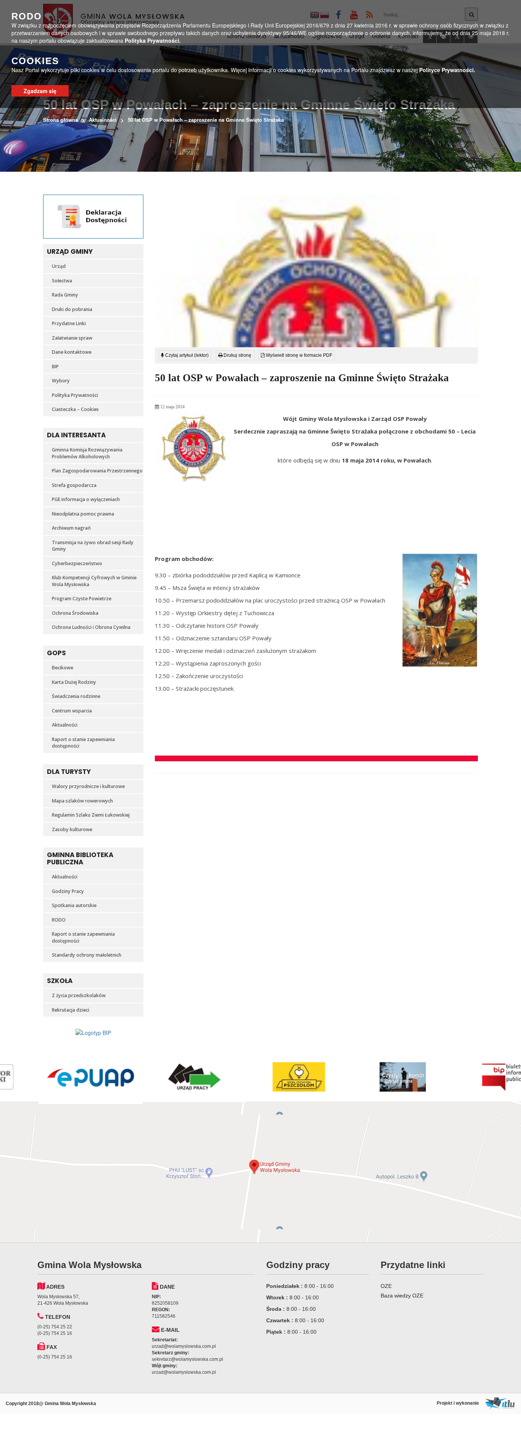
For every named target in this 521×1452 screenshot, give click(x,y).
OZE (386, 1286)
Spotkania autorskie (74, 905)
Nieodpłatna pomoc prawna (83, 514)
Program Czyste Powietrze (81, 598)
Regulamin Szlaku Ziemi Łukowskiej (91, 815)
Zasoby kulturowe (72, 829)
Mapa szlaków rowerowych (82, 801)
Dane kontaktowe (72, 352)
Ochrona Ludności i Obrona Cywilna (91, 627)
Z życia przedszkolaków (79, 995)
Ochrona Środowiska (75, 613)
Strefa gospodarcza (74, 485)
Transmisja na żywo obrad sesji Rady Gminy (92, 546)
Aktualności (103, 119)
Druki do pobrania (72, 309)
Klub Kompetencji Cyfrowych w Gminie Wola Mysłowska (94, 581)
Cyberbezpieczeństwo (77, 563)
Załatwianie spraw (72, 338)
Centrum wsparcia (72, 710)
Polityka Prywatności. (153, 40)
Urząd (59, 266)
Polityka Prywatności (75, 395)
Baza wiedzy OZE (402, 1295)
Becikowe (62, 667)
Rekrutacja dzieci (70, 1010)
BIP (55, 366)
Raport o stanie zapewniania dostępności (83, 742)
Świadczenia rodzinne (76, 696)
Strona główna (60, 119)
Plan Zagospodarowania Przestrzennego (97, 470)
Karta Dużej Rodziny (74, 682)
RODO (59, 920)
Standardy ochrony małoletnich (86, 955)
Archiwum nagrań (71, 528)
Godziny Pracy (68, 891)
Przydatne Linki (69, 323)
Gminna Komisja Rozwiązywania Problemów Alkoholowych (87, 453)
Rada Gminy (65, 295)
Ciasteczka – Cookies (75, 409)
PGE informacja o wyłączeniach (86, 499)
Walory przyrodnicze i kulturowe (88, 786)
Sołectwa (62, 280)
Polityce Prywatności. (447, 70)
